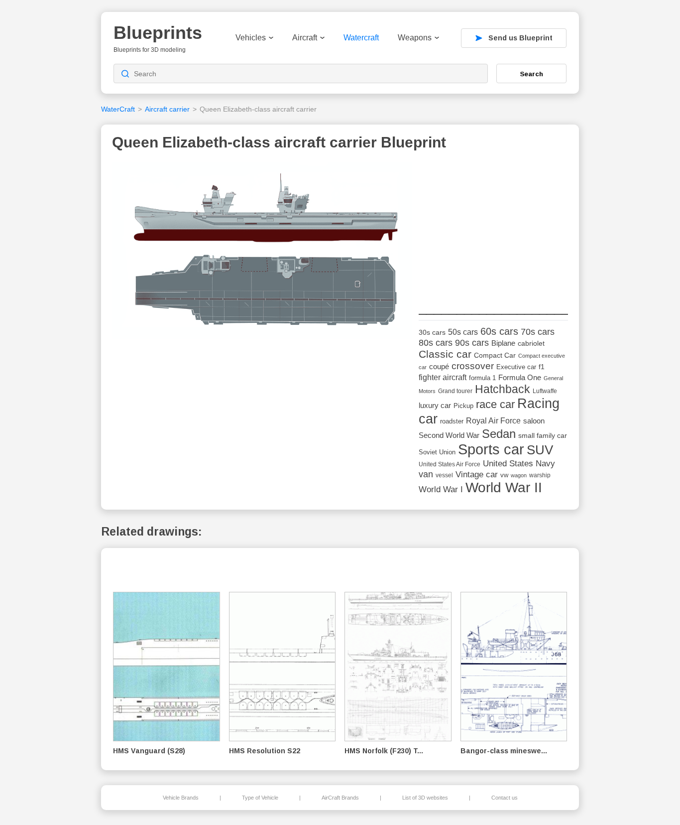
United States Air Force (449, 464)
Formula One (519, 377)
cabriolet (531, 343)
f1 (542, 367)
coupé (439, 366)
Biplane (503, 343)
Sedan (499, 433)
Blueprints (157, 32)
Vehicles (250, 37)
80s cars (436, 343)
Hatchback (502, 389)
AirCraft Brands (340, 798)
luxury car (435, 405)
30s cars (432, 332)
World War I (441, 489)
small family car (542, 435)
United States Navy (519, 463)
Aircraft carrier (167, 109)
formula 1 (482, 378)
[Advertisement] (493, 224)
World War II (503, 487)
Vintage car (476, 474)
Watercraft (361, 37)
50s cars (463, 332)
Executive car (516, 367)
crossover (473, 366)
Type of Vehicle (260, 798)
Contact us (504, 798)
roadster (451, 421)
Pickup (463, 406)
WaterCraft (118, 109)
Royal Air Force (493, 420)
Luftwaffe (545, 391)
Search (531, 74)
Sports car (491, 449)
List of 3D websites (425, 798)
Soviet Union (437, 452)
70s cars (538, 332)
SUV (540, 449)
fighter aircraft (442, 377)
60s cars (499, 331)
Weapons (415, 37)
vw (504, 475)
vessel (444, 475)
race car (495, 404)
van (426, 474)
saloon (534, 420)
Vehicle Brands (181, 798)
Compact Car (495, 355)
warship (540, 475)
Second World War (449, 435)
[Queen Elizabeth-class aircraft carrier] (262, 253)
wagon (519, 475)
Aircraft (304, 37)
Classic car (445, 354)
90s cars (472, 343)
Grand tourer (455, 391)
